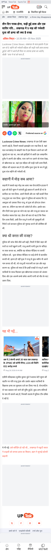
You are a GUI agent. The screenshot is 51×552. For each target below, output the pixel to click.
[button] (21, 354)
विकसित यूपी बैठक (38, 12)
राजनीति (19, 12)
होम (7, 12)
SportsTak (22, 2)
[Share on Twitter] (20, 133)
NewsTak (12, 2)
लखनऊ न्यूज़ (23, 17)
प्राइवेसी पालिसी (24, 531)
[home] (25, 515)
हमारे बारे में (13, 531)
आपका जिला (11, 17)
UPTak (4, 2)
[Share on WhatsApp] (14, 133)
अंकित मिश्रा (8, 38)
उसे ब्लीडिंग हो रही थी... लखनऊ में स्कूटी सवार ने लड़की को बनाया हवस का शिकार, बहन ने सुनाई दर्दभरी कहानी (25, 451)
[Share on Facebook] (9, 133)
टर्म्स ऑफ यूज (37, 531)
